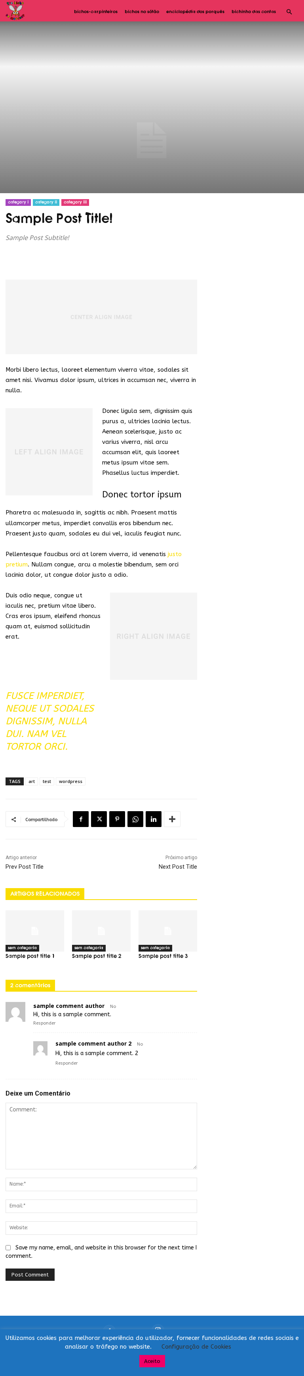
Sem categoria (22, 948)
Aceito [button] (152, 1361)
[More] (172, 819)
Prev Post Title (25, 866)
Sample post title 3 (163, 956)
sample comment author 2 (93, 1043)
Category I (18, 202)
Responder (44, 1023)
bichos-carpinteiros (96, 12)
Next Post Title (178, 866)
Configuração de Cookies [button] (196, 1346)
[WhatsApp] (135, 819)
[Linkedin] (154, 819)
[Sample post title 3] (168, 931)
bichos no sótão (142, 12)
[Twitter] (99, 819)
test (47, 781)
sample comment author (68, 1005)
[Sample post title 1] (35, 931)
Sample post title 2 (96, 956)
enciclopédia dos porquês (195, 12)
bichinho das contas (254, 12)
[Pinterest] (117, 819)
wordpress (70, 781)
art (31, 781)
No (113, 1006)
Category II (46, 202)
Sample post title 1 (30, 956)
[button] (288, 12)
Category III (75, 202)
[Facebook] (81, 819)
